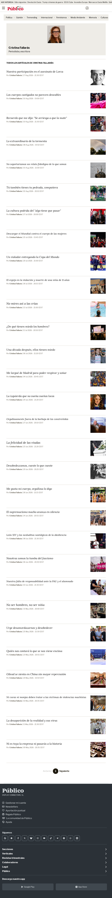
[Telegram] (57, 838)
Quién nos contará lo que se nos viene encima (34, 651)
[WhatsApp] (70, 838)
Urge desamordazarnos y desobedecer (29, 627)
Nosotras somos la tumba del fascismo (29, 558)
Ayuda (8, 822)
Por (14, 75)
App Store (82, 887)
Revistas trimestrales (13, 858)
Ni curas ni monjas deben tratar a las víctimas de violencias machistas (46, 697)
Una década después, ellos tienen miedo (30, 349)
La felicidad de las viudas (23, 442)
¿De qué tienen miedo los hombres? (27, 326)
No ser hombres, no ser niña (25, 605)
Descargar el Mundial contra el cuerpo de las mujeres (36, 233)
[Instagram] (37, 838)
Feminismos (61, 17)
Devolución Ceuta (34, 2)
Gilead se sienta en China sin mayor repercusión (36, 674)
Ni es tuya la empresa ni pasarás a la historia (34, 743)
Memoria (93, 17)
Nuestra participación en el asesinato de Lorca (34, 71)
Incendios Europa (81, 2)
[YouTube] (44, 838)
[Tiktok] (51, 838)
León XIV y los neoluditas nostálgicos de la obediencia (36, 534)
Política (9, 17)
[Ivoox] (77, 838)
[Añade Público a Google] (5, 838)
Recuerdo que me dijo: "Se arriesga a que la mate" (36, 118)
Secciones (7, 849)
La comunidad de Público (19, 818)
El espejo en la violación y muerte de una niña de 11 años (38, 280)
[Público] (51, 8)
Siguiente (64, 771)
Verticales (7, 853)
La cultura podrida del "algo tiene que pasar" (33, 210)
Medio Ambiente (78, 17)
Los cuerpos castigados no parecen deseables (33, 94)
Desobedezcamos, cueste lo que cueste (29, 465)
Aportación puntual (15, 810)
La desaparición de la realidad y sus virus (31, 720)
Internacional (46, 17)
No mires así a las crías (22, 303)
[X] (24, 838)
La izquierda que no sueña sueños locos (30, 396)
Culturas (104, 17)
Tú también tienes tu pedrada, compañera (32, 187)
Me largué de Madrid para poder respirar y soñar (36, 373)
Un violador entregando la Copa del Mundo (32, 257)
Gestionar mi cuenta (15, 803)
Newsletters (11, 806)
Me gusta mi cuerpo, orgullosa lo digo (29, 488)
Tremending (32, 17)
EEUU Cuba (68, 2)
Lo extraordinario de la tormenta (26, 141)
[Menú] (3, 8)
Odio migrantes (20, 2)
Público (13, 791)
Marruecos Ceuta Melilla (98, 2)
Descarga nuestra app (13, 879)
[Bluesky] (31, 838)
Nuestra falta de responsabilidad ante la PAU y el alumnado (39, 581)
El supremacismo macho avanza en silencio (33, 512)
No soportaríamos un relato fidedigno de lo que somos (36, 164)
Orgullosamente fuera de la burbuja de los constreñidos (37, 419)
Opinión (19, 17)
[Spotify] (64, 838)
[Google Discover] (11, 838)
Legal (5, 866)
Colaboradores (10, 862)
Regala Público (13, 814)
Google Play (29, 887)
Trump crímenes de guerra (52, 2)
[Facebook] (18, 838)
